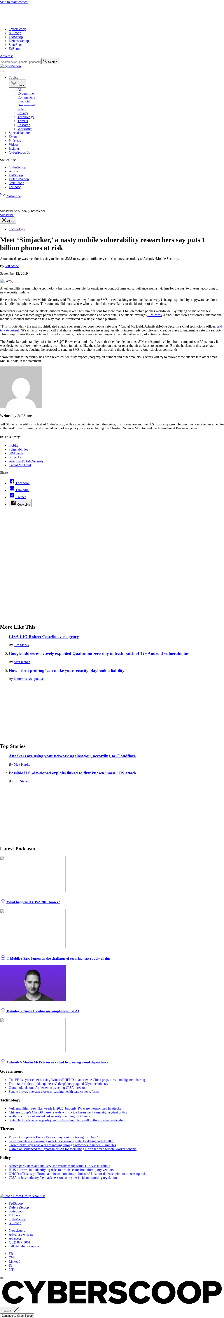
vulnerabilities (18, 449)
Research (24, 125)
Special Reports (19, 133)
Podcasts (15, 140)
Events (13, 137)
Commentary (26, 97)
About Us (38, 1196)
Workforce (25, 129)
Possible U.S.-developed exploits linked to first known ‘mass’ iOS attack (72, 773)
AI (19, 89)
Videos (13, 144)
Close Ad (8, 1311)
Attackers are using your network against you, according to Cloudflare (72, 756)
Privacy (23, 113)
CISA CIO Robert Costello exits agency (44, 636)
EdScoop (15, 48)
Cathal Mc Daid (20, 465)
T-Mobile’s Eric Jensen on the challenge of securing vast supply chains (58, 958)
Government (26, 105)
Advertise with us (21, 1234)
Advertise (6, 56)
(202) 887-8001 (19, 1242)
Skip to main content (14, 2)
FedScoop (16, 37)
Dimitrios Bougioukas (29, 679)
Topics (13, 77)
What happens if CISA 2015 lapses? (33, 902)
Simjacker (16, 457)
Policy (22, 109)
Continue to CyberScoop (17, 1315)
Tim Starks (21, 645)
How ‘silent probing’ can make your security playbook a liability (66, 670)
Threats (23, 121)
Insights (14, 148)
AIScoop (15, 33)
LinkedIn (15, 1261)
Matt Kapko (22, 662)
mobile (13, 445)
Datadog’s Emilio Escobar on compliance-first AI (42, 1011)
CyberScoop (17, 29)
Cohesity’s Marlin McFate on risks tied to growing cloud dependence (57, 1062)
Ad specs (15, 1238)
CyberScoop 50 (19, 152)
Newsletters (17, 1230)
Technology (26, 117)
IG (10, 1265)
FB (11, 1254)
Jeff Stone (12, 266)
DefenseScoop (19, 41)
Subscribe (13, 196)
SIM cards (154, 315)
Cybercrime (26, 93)
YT (11, 1269)
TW (11, 1257)
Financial (24, 101)
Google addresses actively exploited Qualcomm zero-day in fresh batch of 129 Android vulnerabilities (99, 653)
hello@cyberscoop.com (25, 1246)
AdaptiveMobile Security (26, 461)
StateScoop (16, 45)
